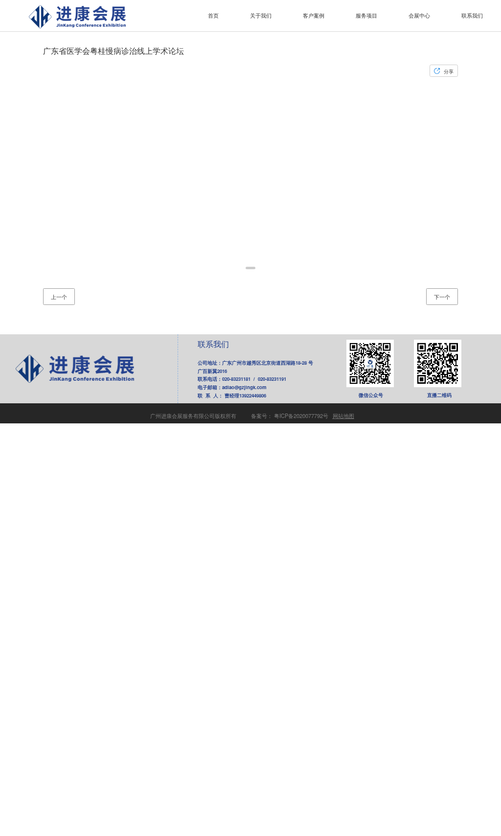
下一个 (442, 297)
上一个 (59, 297)
